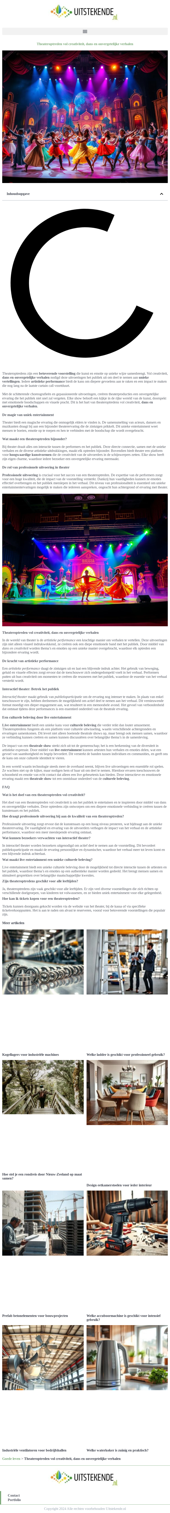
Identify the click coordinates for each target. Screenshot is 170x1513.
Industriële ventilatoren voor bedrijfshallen (34, 1450)
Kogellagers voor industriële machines (30, 1054)
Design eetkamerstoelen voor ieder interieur (119, 1185)
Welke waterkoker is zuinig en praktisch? (118, 1450)
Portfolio (14, 1500)
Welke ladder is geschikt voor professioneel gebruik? (126, 1054)
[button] (85, 31)
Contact (14, 1495)
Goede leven (11, 1459)
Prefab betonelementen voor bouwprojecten (35, 1316)
